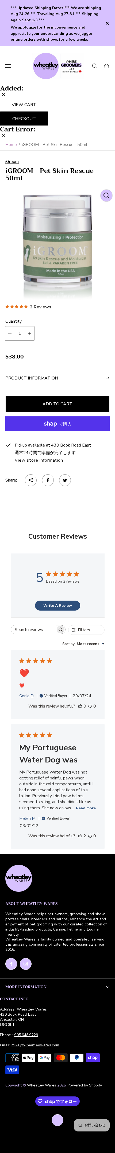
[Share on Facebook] (48, 480)
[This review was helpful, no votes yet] (80, 706)
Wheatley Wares (41, 1085)
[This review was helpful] (80, 836)
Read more (86, 808)
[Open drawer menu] (8, 66)
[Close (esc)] (3, 94)
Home (11, 145)
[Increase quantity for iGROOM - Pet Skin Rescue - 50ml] (29, 333)
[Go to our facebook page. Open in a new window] (11, 964)
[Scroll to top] (57, 1120)
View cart (24, 105)
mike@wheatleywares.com (35, 1045)
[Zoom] (106, 195)
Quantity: (13, 321)
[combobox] (83, 643)
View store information (39, 460)
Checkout (24, 119)
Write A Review (57, 605)
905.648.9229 (26, 1034)
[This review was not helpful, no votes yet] (90, 706)
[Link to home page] (18, 879)
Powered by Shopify (85, 1085)
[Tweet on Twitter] (65, 480)
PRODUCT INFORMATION (31, 378)
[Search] (95, 66)
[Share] (31, 480)
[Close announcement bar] (106, 23)
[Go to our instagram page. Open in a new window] (26, 964)
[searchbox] (33, 629)
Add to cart (57, 404)
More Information (26, 987)
